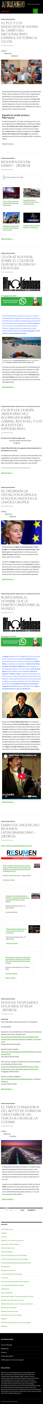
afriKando (5, 11)
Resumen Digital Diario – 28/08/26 (16, 164)
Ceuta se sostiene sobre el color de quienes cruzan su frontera (18, 262)
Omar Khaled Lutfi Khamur (7, 1387)
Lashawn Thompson (25, 1382)
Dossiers (4, 1352)
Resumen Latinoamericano (9, 1311)
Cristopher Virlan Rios (29, 1376)
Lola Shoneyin (33, 1382)
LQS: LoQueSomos (7, 1293)
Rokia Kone (38, 1389)
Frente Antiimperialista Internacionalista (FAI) (16, 1263)
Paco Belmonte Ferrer (20, 1387)
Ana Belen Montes (30, 1372)
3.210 (22, 1210)
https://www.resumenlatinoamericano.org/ (16, 846)
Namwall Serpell (28, 1385)
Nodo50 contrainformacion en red (12, 1300)
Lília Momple (4, 1383)
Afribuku (4, 1233)
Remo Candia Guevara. (14, 1389)
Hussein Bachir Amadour (32, 1378)
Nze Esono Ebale (36, 1385)
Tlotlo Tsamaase (15, 1391)
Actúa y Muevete (6, 1345)
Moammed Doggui (29, 1383)
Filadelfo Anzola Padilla (7, 1378)
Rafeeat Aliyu (4, 1389)
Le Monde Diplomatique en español (12, 1285)
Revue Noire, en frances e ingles (11, 1315)
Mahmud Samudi (12, 1383)
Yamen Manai (4, 1393)
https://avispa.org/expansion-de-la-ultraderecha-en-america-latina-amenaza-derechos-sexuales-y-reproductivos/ (21, 1039)
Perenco (28, 1387)
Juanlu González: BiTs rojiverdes (11, 1274)
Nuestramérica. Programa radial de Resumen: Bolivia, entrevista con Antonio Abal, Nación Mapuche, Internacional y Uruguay (18, 960)
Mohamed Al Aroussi (6, 1385)
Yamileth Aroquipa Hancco (15, 1393)
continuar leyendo (9, 880)
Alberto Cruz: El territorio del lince (12, 1240)
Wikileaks (4, 1326)
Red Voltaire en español (8, 1307)
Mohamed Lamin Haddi (17, 1385)
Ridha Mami (23, 1389)
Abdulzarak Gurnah (6, 1372)
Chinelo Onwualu (5, 1376)
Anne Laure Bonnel (6, 1374)
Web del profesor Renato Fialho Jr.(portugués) (16, 1322)
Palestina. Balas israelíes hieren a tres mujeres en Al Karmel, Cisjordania (16, 931)
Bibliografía (5, 1348)
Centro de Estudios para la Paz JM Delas (14, 1255)
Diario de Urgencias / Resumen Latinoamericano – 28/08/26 (20, 830)
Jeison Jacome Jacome (19, 1380)
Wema (39, 1391)
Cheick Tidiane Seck (29, 1374)
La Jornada (4, 1278)
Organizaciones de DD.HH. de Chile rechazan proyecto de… (31, 202)
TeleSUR (3, 1319)
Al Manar (4, 1237)
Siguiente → (32, 1210)
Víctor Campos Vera (33, 1391)
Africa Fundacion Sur (8, 1248)
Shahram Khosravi (5, 1391)
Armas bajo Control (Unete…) (10, 1244)
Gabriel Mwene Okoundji (19, 1378)
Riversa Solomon (31, 1389)
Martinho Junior (21, 1383)
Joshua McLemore (30, 1380)
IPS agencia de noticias (8, 1270)
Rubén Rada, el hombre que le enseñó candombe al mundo (20, 603)
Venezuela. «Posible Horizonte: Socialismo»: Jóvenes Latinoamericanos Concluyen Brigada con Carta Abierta (17, 898)
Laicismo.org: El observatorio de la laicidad (15, 1281)
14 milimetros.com (7, 1229)
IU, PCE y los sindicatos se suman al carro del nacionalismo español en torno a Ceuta (19, 32)
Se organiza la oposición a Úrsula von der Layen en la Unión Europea (19, 496)
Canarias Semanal (7, 1252)
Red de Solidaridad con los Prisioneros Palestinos (17, 1304)
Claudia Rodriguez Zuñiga (16, 1376)
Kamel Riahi (16, 1382)
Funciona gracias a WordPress (9, 1401)
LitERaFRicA (5, 1289)
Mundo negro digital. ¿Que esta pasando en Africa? (17, 1296)
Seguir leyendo (8, 144)
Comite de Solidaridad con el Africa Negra (14, 1259)
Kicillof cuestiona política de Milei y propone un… (31, 226)
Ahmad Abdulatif (15, 1372)
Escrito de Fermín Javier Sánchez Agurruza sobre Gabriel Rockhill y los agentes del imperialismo (21, 419)
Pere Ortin (33, 1387)
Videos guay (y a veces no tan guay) (27, 406)
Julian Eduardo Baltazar (7, 1382)
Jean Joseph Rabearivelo (7, 1380)
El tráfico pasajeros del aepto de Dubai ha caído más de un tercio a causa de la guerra (21, 1114)
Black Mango (20, 1374)
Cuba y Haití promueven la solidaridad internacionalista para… (11, 203)
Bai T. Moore (14, 1374)
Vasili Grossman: (23, 1391)
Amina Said (22, 1372)
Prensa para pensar (8, 19)
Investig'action (5, 1266)
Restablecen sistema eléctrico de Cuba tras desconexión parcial (11, 228)
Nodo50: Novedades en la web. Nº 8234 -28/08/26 (19, 1006)
